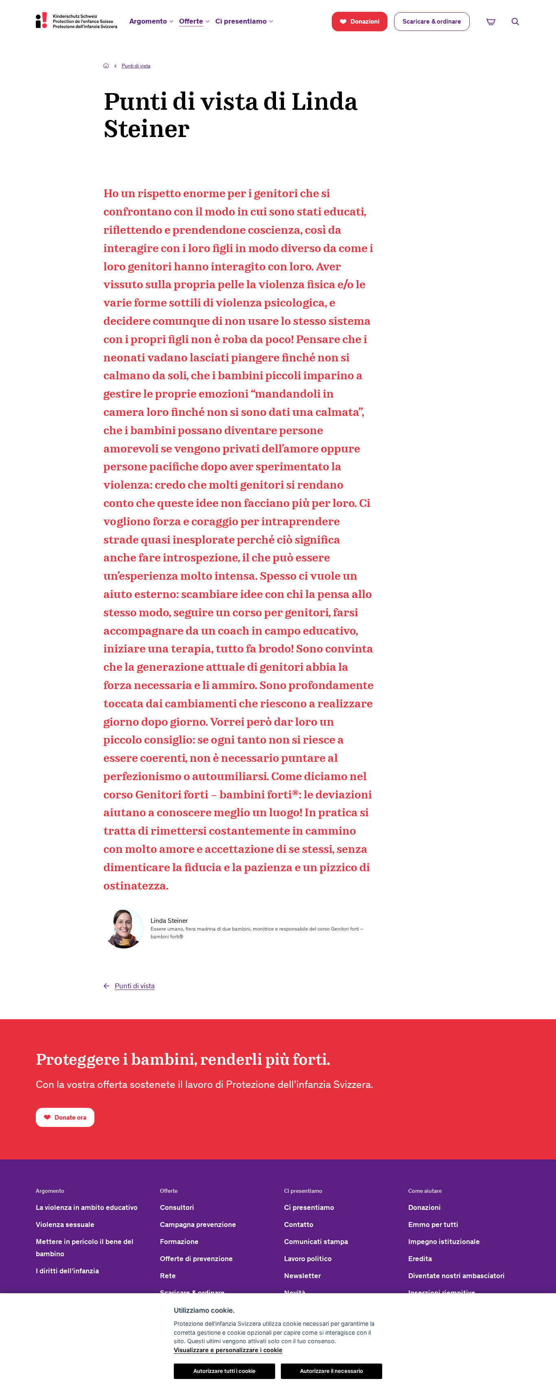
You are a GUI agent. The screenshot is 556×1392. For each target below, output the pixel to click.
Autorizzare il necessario (331, 1371)
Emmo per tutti (433, 1224)
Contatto (298, 1224)
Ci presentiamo (241, 21)
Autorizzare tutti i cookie (224, 1371)
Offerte (191, 21)
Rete (168, 1275)
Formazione (179, 1241)
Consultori (177, 1207)
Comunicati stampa (316, 1241)
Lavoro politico (308, 1258)
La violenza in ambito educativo (87, 1207)
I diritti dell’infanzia (67, 1270)
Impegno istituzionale (444, 1241)
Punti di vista (136, 66)
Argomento (148, 21)
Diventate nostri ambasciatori (456, 1275)
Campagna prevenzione (198, 1224)
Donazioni (424, 1207)
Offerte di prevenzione (196, 1258)
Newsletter (302, 1275)
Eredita (420, 1258)
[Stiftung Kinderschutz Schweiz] (76, 20)
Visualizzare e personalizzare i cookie (228, 1349)
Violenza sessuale (65, 1224)
